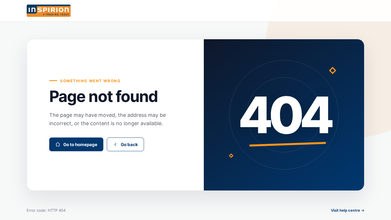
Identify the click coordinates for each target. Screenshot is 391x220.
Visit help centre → (347, 210)
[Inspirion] (195, 11)
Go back (129, 144)
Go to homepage (80, 144)
